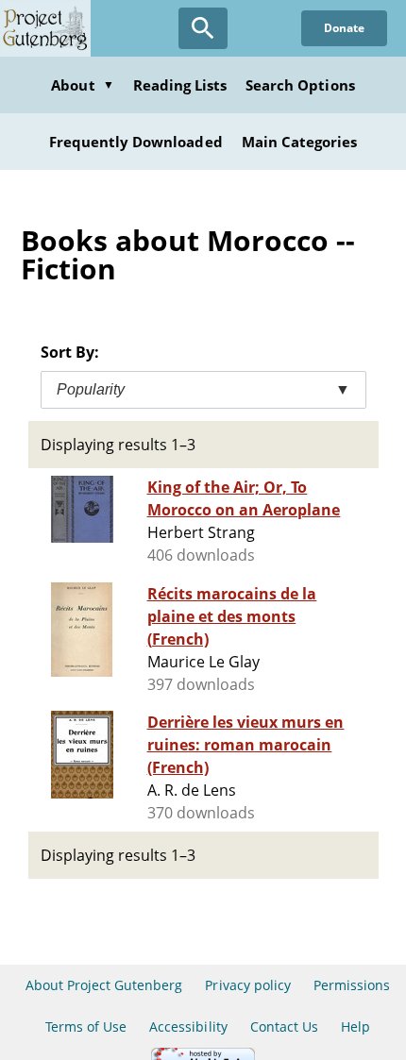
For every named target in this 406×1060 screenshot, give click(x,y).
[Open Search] (203, 28)
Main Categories (300, 141)
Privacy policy (248, 985)
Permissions (351, 985)
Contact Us (284, 1026)
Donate (344, 28)
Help (355, 1026)
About (82, 85)
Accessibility (188, 1026)
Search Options (300, 85)
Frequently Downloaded (136, 141)
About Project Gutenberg (104, 985)
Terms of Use (86, 1026)
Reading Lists (180, 85)
